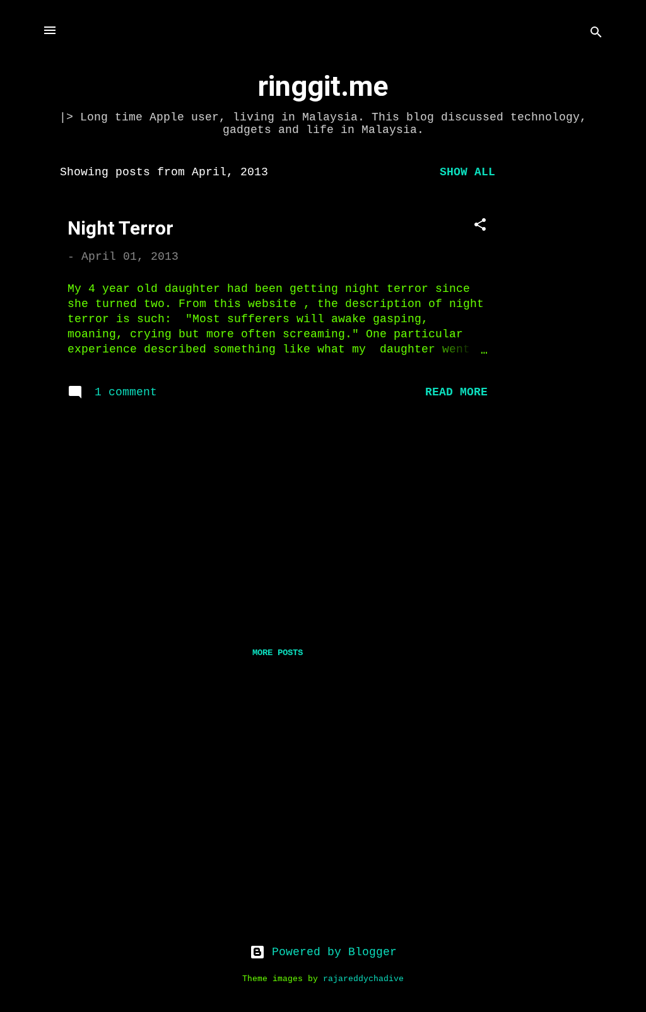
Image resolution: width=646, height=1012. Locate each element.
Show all (467, 172)
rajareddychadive (363, 979)
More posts (277, 653)
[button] (480, 226)
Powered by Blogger (331, 952)
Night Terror (120, 228)
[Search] (596, 34)
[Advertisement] (563, 345)
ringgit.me (323, 86)
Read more (456, 392)
